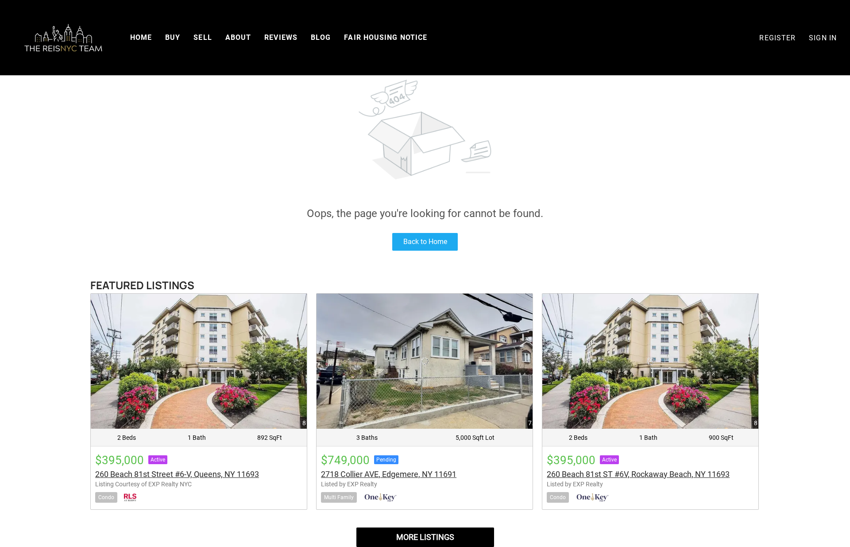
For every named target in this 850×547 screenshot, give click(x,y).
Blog (321, 37)
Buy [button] (172, 37)
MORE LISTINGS (425, 537)
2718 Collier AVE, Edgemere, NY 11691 (388, 474)
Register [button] (777, 38)
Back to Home (425, 241)
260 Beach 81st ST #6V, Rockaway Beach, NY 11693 (638, 474)
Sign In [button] (823, 38)
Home (141, 37)
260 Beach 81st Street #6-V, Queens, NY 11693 (177, 474)
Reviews (281, 37)
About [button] (238, 37)
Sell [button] (202, 37)
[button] (63, 37)
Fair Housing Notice (385, 37)
